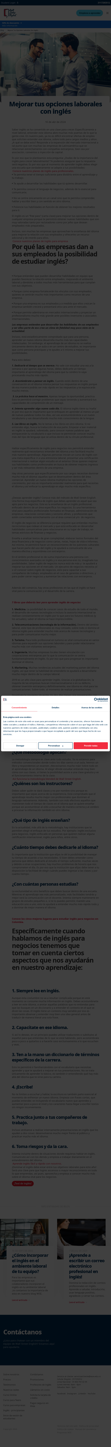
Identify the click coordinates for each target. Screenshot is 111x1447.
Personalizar (54, 746)
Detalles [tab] (55, 707)
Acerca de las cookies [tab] (91, 707)
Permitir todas (90, 746)
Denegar (20, 746)
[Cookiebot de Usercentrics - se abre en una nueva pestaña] (96, 700)
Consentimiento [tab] (19, 707)
